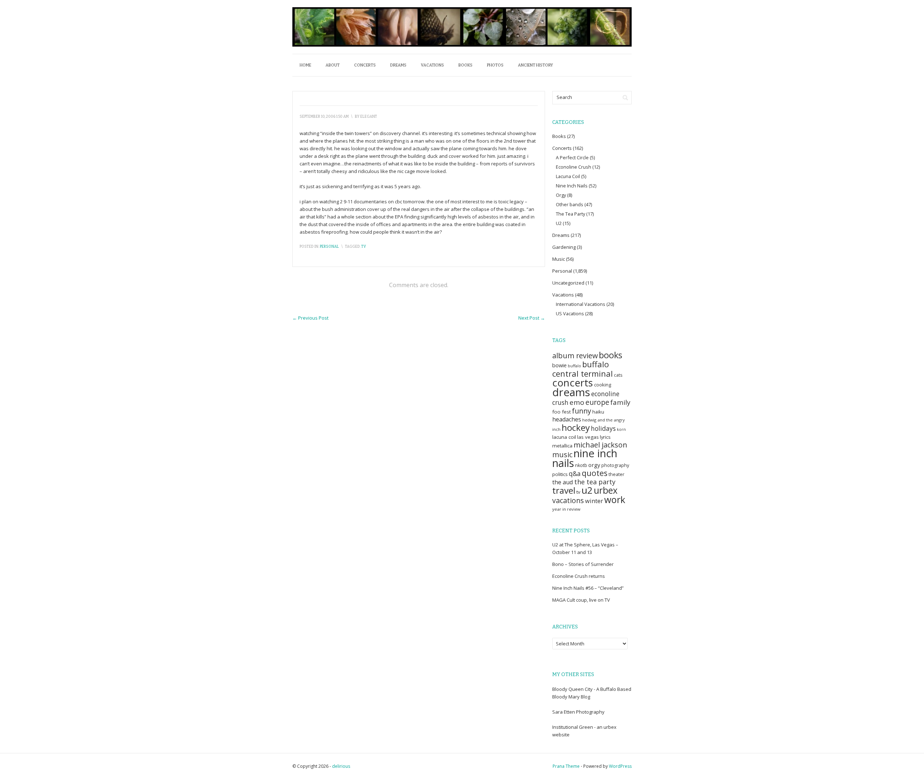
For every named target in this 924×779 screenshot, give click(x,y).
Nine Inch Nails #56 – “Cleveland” (588, 588)
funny (581, 411)
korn (621, 429)
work (614, 499)
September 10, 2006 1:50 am (324, 116)
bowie (559, 365)
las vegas (588, 437)
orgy (594, 464)
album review (575, 355)
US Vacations (570, 313)
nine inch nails (584, 458)
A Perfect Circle (572, 157)
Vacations (432, 65)
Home (305, 65)
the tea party (594, 481)
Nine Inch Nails (572, 185)
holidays (603, 428)
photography (615, 465)
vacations (568, 500)
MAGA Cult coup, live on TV (581, 600)
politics (560, 474)
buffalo (574, 365)
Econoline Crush (573, 167)
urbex (606, 490)
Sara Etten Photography (578, 712)
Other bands (569, 204)
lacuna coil (564, 437)
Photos (495, 65)
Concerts (365, 65)
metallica (562, 445)
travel (563, 490)
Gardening (564, 247)
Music (558, 259)
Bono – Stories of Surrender (583, 564)
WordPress (620, 766)
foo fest (561, 411)
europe (597, 402)
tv (363, 246)
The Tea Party (570, 214)
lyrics (605, 437)
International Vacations (580, 304)
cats (618, 375)
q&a (575, 473)
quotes (594, 473)
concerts (572, 382)
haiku (598, 411)
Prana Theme (566, 766)
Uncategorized (568, 283)
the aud (562, 482)
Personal (329, 246)
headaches (566, 419)
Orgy (561, 195)
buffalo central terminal (582, 369)
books (610, 355)
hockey (576, 427)
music (562, 454)
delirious (341, 766)
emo (577, 402)
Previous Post (310, 318)
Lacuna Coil (568, 176)
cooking (602, 384)
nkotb (581, 465)
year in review (566, 509)
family (620, 402)
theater (616, 474)
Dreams (398, 65)
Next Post (531, 318)
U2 (559, 223)
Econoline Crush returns (578, 576)
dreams (571, 392)
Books (465, 65)
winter (594, 501)
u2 (587, 490)
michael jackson (600, 445)
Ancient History (535, 65)
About (333, 65)
